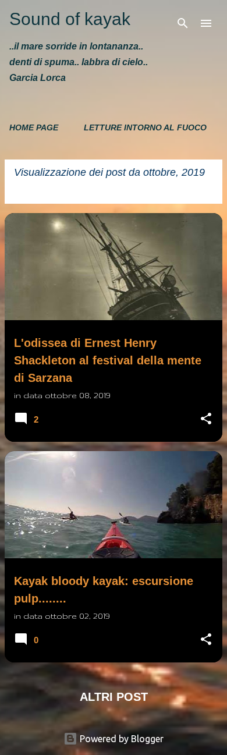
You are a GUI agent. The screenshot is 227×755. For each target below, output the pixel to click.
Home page (33, 127)
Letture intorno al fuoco (145, 127)
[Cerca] (183, 23)
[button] (206, 420)
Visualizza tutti (65, 189)
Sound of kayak (69, 19)
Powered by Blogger (120, 738)
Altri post (114, 696)
